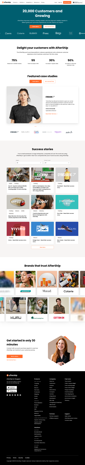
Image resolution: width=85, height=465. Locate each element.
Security (20, 458)
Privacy (9, 458)
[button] (15, 132)
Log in (55, 2)
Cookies (27, 458)
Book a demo (67, 2)
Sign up (60, 2)
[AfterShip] (6, 2)
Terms (14, 458)
